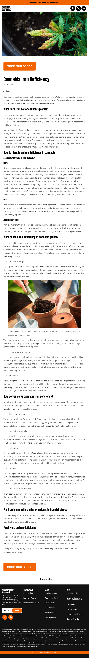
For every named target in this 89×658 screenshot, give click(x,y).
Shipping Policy (72, 593)
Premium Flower (29, 598)
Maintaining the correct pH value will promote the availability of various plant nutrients (41, 380)
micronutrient (17, 225)
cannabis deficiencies (12, 552)
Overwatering (9, 494)
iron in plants (26, 130)
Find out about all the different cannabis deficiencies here (28, 103)
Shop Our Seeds (19, 66)
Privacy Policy (72, 609)
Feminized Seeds (51, 593)
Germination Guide (74, 619)
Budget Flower (29, 593)
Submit (17, 610)
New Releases (50, 617)
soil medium (44, 266)
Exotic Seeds (50, 603)
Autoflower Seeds (51, 598)
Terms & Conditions (74, 614)
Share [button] (8, 91)
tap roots (18, 214)
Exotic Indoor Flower (31, 603)
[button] (72, 8)
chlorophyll (24, 121)
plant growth (9, 133)
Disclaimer (71, 604)
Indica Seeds (50, 608)
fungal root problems (55, 204)
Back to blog (46, 579)
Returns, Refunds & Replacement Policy (74, 599)
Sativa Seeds (50, 612)
